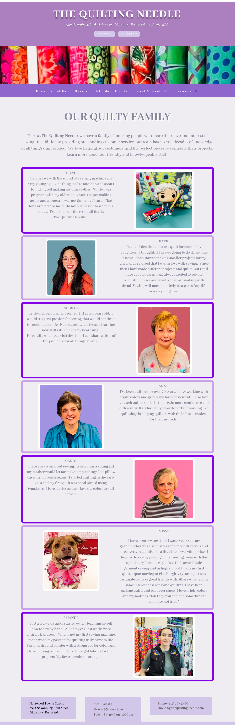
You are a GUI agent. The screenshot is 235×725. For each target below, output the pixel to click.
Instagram (128, 33)
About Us (58, 91)
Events (121, 91)
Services (181, 91)
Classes (80, 91)
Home (41, 91)
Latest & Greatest (150, 91)
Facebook (104, 33)
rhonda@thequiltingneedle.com (181, 708)
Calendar (103, 91)
